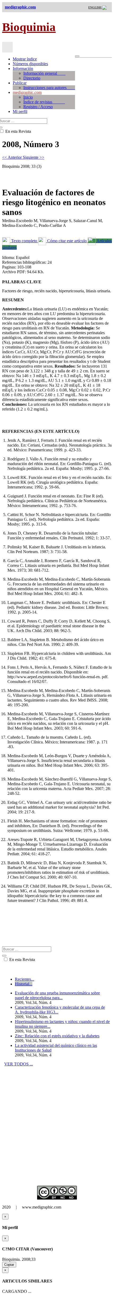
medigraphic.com (27, 92)
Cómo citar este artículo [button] (67, 241)
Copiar (9, 1265)
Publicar (20, 83)
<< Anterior (12, 157)
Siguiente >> (33, 157)
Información (23, 68)
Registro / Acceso (38, 106)
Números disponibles (30, 63)
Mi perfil (20, 111)
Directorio (31, 78)
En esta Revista (21, 959)
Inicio (28, 97)
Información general (44, 73)
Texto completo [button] (24, 241)
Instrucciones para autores (49, 87)
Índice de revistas (44, 102)
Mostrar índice (25, 59)
